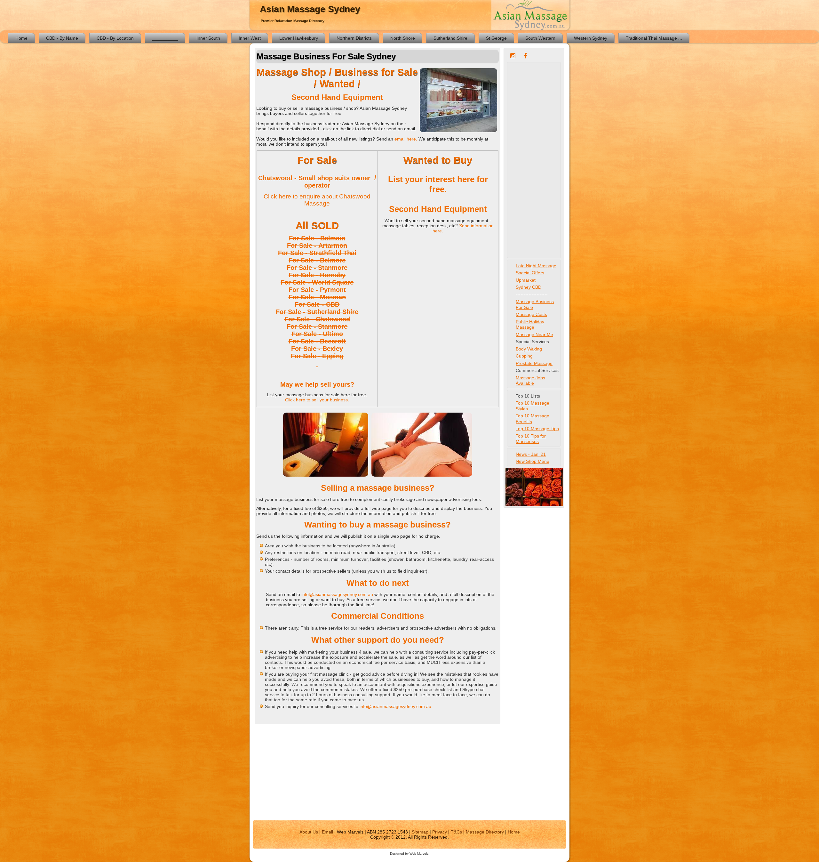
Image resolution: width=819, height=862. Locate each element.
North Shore (402, 38)
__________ (165, 38)
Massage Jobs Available (530, 380)
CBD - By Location (115, 38)
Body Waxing (529, 348)
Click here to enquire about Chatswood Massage (317, 200)
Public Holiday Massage (530, 324)
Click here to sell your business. (317, 399)
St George (496, 38)
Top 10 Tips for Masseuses (531, 438)
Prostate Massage (534, 363)
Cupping (524, 355)
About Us (308, 831)
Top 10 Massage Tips (537, 428)
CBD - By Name (62, 38)
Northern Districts (354, 38)
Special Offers (530, 272)
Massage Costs (531, 314)
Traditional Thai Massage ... (654, 38)
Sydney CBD (528, 287)
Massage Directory (485, 831)
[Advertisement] (534, 160)
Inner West (250, 38)
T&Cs (456, 831)
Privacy (439, 831)
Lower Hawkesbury (298, 38)
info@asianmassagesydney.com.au (337, 594)
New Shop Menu (532, 461)
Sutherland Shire (450, 38)
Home (21, 38)
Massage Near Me (534, 334)
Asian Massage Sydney (310, 9)
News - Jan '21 (531, 454)
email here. (406, 138)
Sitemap (420, 831)
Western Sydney (590, 38)
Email (327, 831)
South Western (540, 38)
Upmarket (526, 280)
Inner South (208, 38)
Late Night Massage (536, 265)
